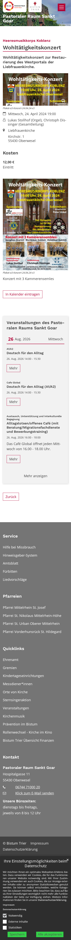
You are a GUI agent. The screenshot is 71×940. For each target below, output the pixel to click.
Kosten (10, 153)
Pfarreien (12, 596)
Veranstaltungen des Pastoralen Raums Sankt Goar (35, 325)
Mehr (13, 368)
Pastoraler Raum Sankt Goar (29, 767)
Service (10, 536)
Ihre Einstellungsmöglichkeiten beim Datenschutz (35, 863)
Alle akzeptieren (50, 934)
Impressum (9, 904)
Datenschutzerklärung (52, 900)
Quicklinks (13, 648)
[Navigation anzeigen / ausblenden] (61, 7)
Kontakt (11, 757)
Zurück (10, 496)
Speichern (17, 934)
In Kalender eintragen (22, 294)
